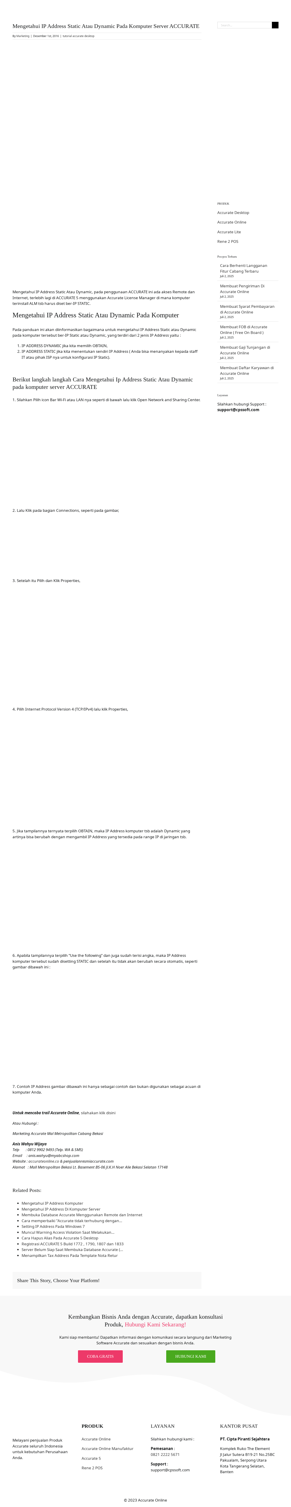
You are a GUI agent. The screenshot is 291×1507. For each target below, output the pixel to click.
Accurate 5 (91, 1458)
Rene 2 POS (227, 241)
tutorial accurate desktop (78, 36)
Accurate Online (231, 222)
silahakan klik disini (98, 1112)
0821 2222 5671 (165, 1454)
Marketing (22, 36)
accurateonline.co (43, 1161)
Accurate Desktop (233, 212)
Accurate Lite (229, 231)
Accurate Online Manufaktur (107, 1448)
